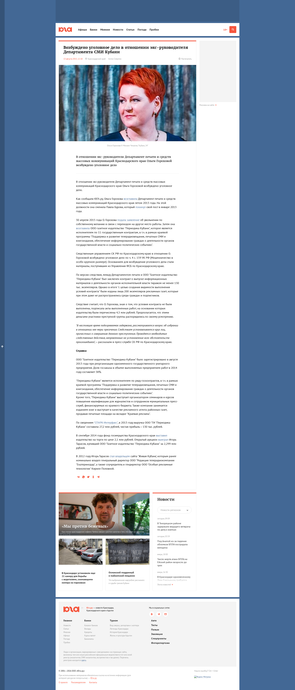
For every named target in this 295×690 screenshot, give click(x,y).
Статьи (130, 29)
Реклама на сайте (206, 105)
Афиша (82, 29)
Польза (155, 629)
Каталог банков (91, 625)
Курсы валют (89, 635)
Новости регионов (171, 509)
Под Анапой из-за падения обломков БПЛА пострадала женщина (172, 544)
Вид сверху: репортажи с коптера (124, 625)
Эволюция (157, 634)
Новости (118, 29)
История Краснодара (119, 632)
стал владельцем (120, 456)
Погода (142, 29)
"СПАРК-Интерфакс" (106, 422)
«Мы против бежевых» (85, 526)
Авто (154, 620)
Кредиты (88, 632)
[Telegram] (158, 614)
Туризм (114, 620)
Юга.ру (90, 607)
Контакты (93, 682)
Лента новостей (164, 584)
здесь (83, 660)
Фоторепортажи (160, 642)
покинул (141, 207)
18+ (225, 29)
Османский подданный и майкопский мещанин (122, 574)
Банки (93, 29)
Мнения (105, 29)
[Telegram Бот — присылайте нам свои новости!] (165, 614)
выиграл (163, 439)
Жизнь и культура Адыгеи (121, 635)
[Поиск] (232, 29)
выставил (161, 435)
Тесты (154, 625)
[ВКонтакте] (151, 614)
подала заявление (128, 220)
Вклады (87, 629)
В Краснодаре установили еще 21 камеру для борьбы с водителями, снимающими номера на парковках (78, 577)
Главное (67, 620)
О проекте (63, 682)
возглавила (130, 198)
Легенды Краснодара (119, 629)
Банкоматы (89, 639)
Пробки (154, 29)
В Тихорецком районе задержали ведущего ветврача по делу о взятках (173, 526)
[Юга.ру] (65, 29)
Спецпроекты (158, 638)
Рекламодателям (78, 682)
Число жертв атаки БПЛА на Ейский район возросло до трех (172, 562)
